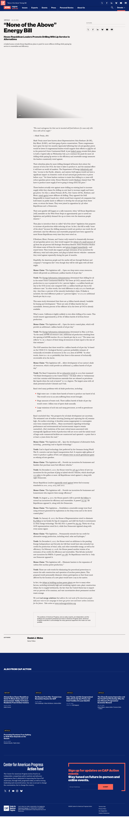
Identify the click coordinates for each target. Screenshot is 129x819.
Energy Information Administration (56, 278)
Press (53, 8)
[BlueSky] (21, 791)
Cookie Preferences (104, 813)
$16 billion (85, 498)
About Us (81, 8)
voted (44, 195)
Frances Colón (117, 707)
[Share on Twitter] (102, 3)
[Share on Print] (126, 3)
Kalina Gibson (101, 707)
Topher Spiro (16, 743)
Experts (34, 8)
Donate (120, 8)
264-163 (78, 523)
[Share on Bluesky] (116, 3)
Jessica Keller (109, 707)
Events (44, 8)
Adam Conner (7, 707)
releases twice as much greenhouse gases (78, 454)
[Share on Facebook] (107, 3)
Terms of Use (102, 806)
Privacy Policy (102, 808)
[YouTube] (13, 791)
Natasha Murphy (8, 743)
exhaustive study (68, 373)
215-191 (84, 500)
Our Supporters (103, 811)
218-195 (75, 470)
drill (89, 148)
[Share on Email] (121, 3)
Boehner (77, 180)
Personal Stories (66, 8)
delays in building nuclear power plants (57, 582)
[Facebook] (9, 791)
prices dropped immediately (76, 247)
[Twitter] (5, 791)
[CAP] (10, 808)
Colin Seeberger (39, 703)
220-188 (65, 554)
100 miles (37, 475)
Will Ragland (75, 705)
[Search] (112, 8)
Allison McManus (48, 703)
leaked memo (76, 151)
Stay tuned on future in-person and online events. (94, 775)
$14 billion (37, 521)
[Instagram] (17, 791)
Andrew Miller (57, 703)
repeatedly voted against (63, 482)
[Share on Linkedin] (111, 3)
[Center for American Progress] (3, 3)
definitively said (86, 169)
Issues (24, 8)
